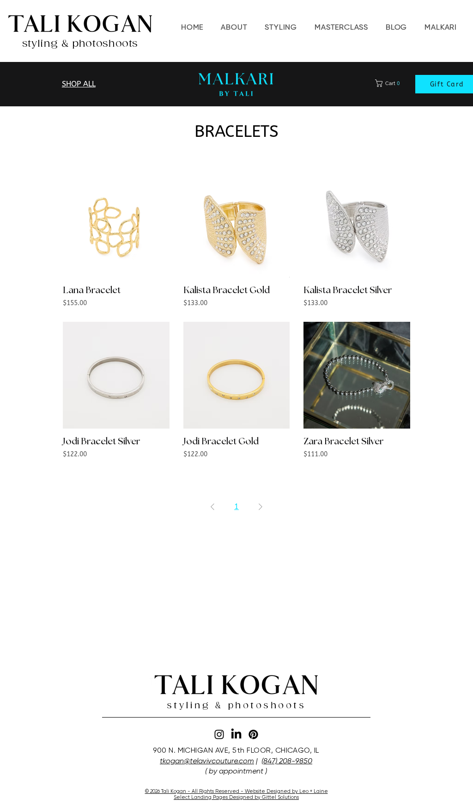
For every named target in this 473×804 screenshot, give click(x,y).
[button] (341, 27)
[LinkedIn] (236, 734)
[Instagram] (219, 734)
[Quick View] (116, 224)
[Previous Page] (212, 506)
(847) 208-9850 (286, 760)
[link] (389, 83)
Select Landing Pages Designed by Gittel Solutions (236, 797)
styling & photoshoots (80, 43)
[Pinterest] (253, 734)
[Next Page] (260, 506)
